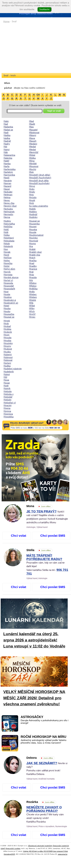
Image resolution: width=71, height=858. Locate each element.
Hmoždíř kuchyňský (39, 183)
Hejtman (8, 194)
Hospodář (9, 286)
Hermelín (8, 214)
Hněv (32, 189)
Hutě (6, 385)
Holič (6, 229)
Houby (7, 311)
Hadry (7, 143)
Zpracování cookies (12, 848)
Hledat (32, 146)
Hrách (32, 257)
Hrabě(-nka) (35, 252)
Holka (7, 235)
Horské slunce (11, 277)
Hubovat (8, 360)
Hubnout (8, 357)
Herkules (8, 209)
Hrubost (8, 348)
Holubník (8, 246)
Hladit (32, 124)
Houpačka (9, 314)
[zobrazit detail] (13, 521)
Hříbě (32, 305)
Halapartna (9, 155)
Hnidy (32, 192)
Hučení (7, 363)
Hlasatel (33, 129)
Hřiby (32, 308)
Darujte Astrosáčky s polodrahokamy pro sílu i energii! (44, 721)
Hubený (8, 354)
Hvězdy (7, 399)
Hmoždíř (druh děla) (39, 174)
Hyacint (7, 405)
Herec (7, 200)
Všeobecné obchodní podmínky (40, 846)
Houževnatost (36, 235)
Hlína (32, 160)
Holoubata (9, 240)
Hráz (31, 274)
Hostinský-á (10, 300)
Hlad (31, 121)
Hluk (31, 172)
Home (6, 21)
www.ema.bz (62, 854)
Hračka (32, 260)
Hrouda (7, 337)
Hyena (7, 408)
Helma (7, 197)
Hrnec (32, 317)
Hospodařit (9, 288)
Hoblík (32, 209)
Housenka (34, 223)
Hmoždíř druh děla (39, 180)
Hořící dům (9, 269)
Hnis (31, 194)
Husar (7, 382)
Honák (7, 252)
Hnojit (32, 200)
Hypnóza (8, 414)
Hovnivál (33, 240)
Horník (7, 271)
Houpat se (9, 317)
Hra (31, 246)
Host (6, 291)
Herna (7, 217)
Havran (7, 183)
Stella (38, 550)
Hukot (7, 374)
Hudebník (9, 371)
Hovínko (33, 237)
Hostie (7, 294)
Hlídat (32, 155)
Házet (7, 189)
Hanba (7, 163)
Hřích (32, 311)
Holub (7, 243)
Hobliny (33, 211)
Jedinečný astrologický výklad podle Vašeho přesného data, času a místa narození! (43, 741)
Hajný (7, 149)
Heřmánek (9, 211)
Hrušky (7, 351)
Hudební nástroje (13, 368)
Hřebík (32, 300)
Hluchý (32, 169)
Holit (6, 232)
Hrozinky (8, 343)
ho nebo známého (38, 206)
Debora (39, 757)
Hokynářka (9, 223)
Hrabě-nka (34, 254)
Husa (6, 380)
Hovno (32, 243)
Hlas (31, 126)
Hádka (7, 135)
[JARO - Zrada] (35, 467)
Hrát (31, 271)
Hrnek (7, 320)
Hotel (6, 305)
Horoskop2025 (9, 854)
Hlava (32, 138)
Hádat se (8, 129)
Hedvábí (8, 192)
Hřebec (33, 294)
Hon (6, 249)
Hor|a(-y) (8, 280)
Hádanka (8, 126)
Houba (7, 308)
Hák (6, 152)
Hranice (33, 269)
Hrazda (33, 277)
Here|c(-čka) (10, 206)
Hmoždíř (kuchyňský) (40, 177)
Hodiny (7, 221)
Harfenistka (10, 169)
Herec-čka (9, 203)
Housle (32, 232)
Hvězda (8, 391)
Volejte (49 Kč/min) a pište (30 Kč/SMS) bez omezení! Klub (45, 851)
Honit (6, 254)
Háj (5, 146)
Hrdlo (32, 291)
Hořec (7, 260)
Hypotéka (9, 416)
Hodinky (33, 217)
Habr (6, 121)
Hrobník (8, 332)
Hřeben (33, 297)
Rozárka (40, 802)
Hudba (7, 365)
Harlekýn (8, 172)
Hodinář (33, 214)
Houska (33, 229)
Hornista (8, 274)
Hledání (33, 143)
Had (6, 124)
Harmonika (9, 174)
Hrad (31, 263)
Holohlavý (9, 237)
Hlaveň (32, 141)
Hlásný (32, 135)
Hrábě (32, 249)
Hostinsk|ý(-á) (11, 303)
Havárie (8, 180)
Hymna (7, 411)
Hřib (31, 303)
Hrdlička (33, 288)
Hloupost (33, 166)
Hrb (31, 280)
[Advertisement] (35, 48)
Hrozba (7, 340)
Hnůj (31, 203)
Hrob (6, 323)
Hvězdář (8, 397)
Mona (38, 506)
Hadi (6, 132)
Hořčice (8, 257)
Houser (33, 226)
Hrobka (7, 329)
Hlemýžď (33, 152)
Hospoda (8, 283)
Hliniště (33, 163)
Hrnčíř (32, 314)
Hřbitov (32, 283)
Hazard (7, 186)
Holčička (8, 226)
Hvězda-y (9, 394)
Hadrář (7, 141)
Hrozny (7, 346)
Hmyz (32, 186)
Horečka (8, 263)
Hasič (6, 177)
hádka (7, 138)
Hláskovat (34, 132)
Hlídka (32, 158)
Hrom (6, 334)
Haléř (6, 160)
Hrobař (7, 326)
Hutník (7, 388)
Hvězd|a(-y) (10, 402)
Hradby (33, 266)
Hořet (6, 266)
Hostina (8, 297)
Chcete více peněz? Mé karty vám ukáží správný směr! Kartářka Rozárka (45, 814)
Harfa (6, 166)
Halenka (8, 158)
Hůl (5, 377)
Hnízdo (32, 197)
